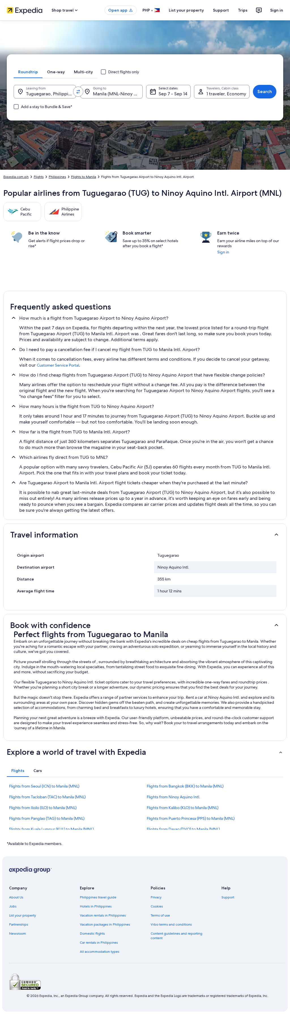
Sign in (276, 10)
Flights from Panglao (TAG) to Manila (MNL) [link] (46, 818)
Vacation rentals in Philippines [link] (103, 915)
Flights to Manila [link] (83, 177)
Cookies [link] (157, 906)
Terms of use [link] (160, 915)
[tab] (28, 72)
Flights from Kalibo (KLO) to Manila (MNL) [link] (182, 807)
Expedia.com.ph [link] (16, 177)
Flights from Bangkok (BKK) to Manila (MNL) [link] (185, 786)
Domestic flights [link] (92, 933)
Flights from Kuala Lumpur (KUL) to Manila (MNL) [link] (51, 829)
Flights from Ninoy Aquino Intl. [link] (173, 796)
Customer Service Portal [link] (58, 365)
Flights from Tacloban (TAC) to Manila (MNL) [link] (47, 796)
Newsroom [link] (17, 933)
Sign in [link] (223, 252)
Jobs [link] (12, 906)
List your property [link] (22, 915)
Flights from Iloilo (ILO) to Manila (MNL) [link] (42, 807)
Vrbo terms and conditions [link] (171, 924)
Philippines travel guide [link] (98, 897)
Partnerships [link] (18, 924)
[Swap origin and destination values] (78, 92)
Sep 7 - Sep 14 (173, 94)
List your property (186, 10)
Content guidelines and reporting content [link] (176, 935)
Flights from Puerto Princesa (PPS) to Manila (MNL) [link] (190, 818)
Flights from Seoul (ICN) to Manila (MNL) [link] (44, 786)
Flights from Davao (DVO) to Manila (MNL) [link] (183, 829)
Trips (243, 10)
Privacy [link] (156, 897)
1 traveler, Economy (226, 94)
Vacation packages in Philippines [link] (105, 924)
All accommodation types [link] (99, 951)
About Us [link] (16, 897)
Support (221, 10)
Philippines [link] (57, 177)
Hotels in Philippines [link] (96, 906)
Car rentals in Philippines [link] (99, 942)
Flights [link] (39, 177)
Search (264, 91)
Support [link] (227, 897)
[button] (145, 534)
